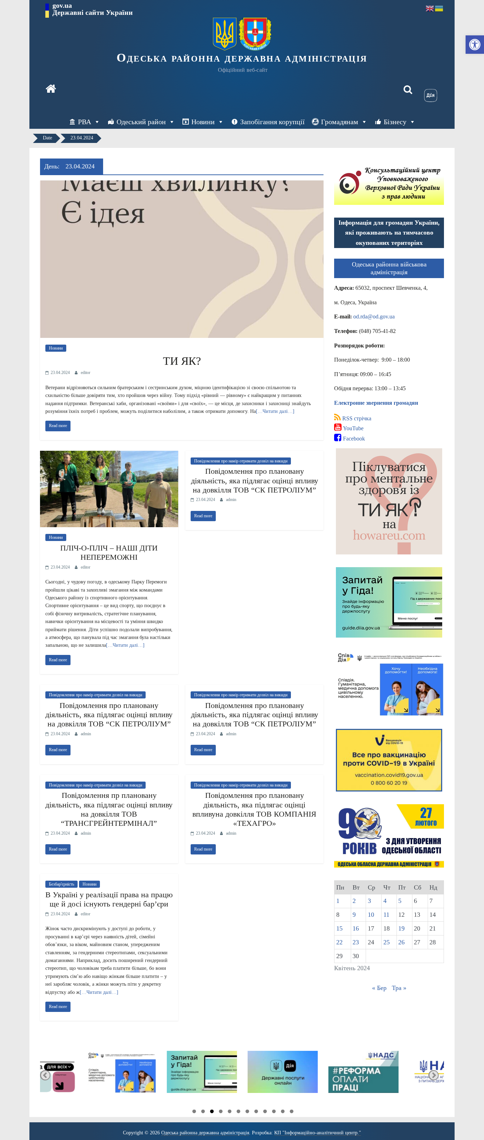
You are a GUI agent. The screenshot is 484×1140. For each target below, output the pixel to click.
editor (85, 372)
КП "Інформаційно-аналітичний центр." (317, 1132)
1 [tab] (194, 1112)
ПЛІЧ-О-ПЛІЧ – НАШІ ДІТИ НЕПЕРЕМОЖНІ (109, 552)
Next (433, 1075)
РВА (84, 122)
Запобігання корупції (272, 122)
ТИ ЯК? (182, 361)
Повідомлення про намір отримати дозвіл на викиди (240, 461)
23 (356, 942)
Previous (45, 1075)
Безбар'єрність (61, 884)
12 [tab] (291, 1112)
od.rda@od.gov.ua (374, 316)
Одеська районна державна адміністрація (242, 57)
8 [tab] (256, 1112)
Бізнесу (395, 122)
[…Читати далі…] (275, 411)
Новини (203, 122)
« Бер (379, 987)
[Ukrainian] (439, 8)
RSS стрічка (356, 418)
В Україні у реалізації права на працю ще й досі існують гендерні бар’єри (109, 899)
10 (371, 914)
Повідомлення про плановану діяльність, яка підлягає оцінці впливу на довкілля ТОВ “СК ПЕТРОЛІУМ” (254, 480)
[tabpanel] (80, 1075)
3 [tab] (211, 1112)
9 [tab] (265, 1112)
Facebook (353, 439)
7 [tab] (247, 1112)
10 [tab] (273, 1112)
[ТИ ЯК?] (181, 185)
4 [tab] (220, 1112)
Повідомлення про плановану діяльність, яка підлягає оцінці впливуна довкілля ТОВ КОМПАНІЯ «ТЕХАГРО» (254, 809)
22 (339, 942)
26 (401, 942)
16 (356, 928)
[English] (430, 8)
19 (401, 928)
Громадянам (339, 122)
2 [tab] (203, 1112)
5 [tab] (229, 1112)
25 (386, 942)
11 (386, 914)
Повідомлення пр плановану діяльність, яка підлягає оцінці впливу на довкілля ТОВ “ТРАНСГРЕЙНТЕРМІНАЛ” (109, 809)
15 (339, 928)
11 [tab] (282, 1112)
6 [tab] (238, 1112)
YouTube (353, 428)
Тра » (399, 987)
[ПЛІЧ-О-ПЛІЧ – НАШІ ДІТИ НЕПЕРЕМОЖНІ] (109, 455)
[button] (475, 44)
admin (231, 499)
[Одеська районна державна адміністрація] (50, 89)
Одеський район (141, 122)
